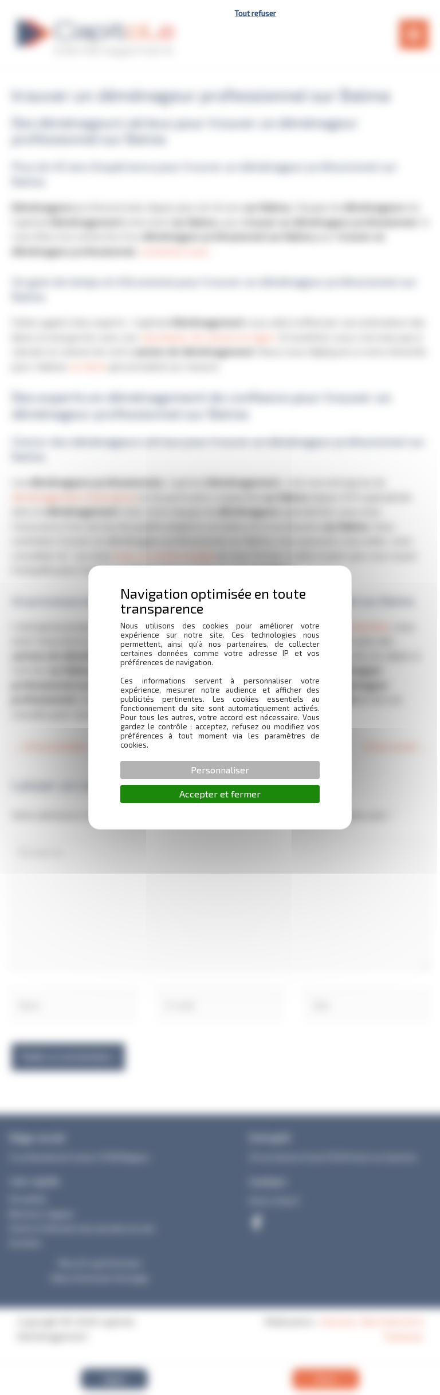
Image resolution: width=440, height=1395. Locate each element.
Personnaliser (220, 769)
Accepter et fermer (220, 793)
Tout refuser (255, 13)
